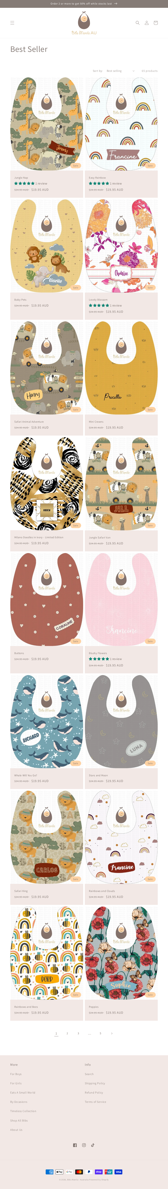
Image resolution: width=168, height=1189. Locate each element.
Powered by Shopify (99, 1179)
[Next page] (111, 1033)
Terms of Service (95, 1102)
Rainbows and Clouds (102, 891)
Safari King (21, 891)
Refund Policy (94, 1092)
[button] (12, 22)
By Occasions (18, 1102)
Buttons (19, 653)
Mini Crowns (96, 421)
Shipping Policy (95, 1083)
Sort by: (98, 71)
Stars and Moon (98, 775)
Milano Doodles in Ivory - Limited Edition (39, 537)
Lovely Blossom (98, 299)
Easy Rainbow (97, 177)
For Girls (16, 1083)
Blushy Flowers (98, 653)
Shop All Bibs (19, 1120)
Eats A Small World (22, 1092)
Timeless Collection (23, 1111)
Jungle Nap (21, 177)
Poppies (93, 1007)
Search (89, 1074)
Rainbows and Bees (26, 1007)
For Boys (16, 1074)
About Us (16, 1130)
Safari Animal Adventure (29, 421)
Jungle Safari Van (99, 537)
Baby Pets (20, 299)
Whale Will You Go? (25, 775)
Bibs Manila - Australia (78, 1179)
